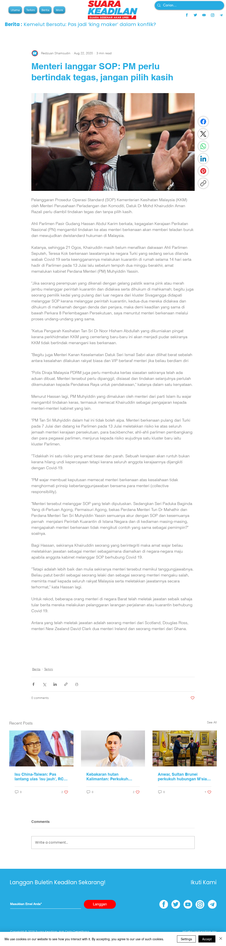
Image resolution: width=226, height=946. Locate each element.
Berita (36, 669)
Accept (207, 939)
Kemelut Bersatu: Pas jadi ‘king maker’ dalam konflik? (90, 24)
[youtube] (204, 15)
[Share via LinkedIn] (55, 684)
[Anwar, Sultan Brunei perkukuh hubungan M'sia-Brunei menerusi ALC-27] (185, 748)
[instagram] (212, 15)
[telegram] (221, 15)
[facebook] (186, 15)
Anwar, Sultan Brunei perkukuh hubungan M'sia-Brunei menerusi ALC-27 (183, 776)
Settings (186, 939)
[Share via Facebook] (33, 684)
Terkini (48, 669)
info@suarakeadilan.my (200, 931)
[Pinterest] (203, 171)
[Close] (220, 938)
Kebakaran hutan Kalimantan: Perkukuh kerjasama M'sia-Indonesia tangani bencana (111, 776)
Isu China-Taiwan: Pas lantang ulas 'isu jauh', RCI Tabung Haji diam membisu (40, 776)
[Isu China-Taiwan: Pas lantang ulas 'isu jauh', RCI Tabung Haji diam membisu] (41, 748)
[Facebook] (203, 121)
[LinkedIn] (203, 159)
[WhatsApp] (203, 146)
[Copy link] (203, 183)
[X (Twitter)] (203, 134)
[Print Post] (77, 684)
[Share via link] (66, 684)
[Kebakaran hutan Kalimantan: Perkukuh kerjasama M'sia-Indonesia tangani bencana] (113, 748)
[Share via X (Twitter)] (44, 684)
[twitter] (195, 15)
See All (212, 722)
